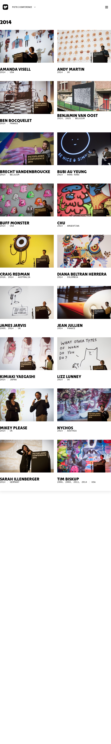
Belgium (80, 118)
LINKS (55, 542)
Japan (13, 380)
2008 (68, 482)
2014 (2, 72)
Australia (24, 277)
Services (55, 530)
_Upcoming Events (55, 566)
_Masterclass (55, 590)
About (55, 527)
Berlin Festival (55, 570)
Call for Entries (55, 617)
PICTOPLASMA (55, 519)
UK (68, 72)
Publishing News (55, 652)
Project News (55, 525)
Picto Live (55, 636)
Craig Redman (15, 274)
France (14, 123)
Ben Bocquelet (16, 120)
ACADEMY (55, 585)
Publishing (55, 532)
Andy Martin (70, 69)
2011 (76, 482)
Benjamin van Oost (77, 115)
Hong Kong (73, 175)
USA (12, 72)
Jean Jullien (70, 325)
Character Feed (55, 612)
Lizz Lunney (69, 377)
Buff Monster (14, 223)
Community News (55, 610)
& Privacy (58, 549)
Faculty (55, 594)
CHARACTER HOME (55, 604)
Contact (55, 553)
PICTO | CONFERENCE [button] (22, 7)
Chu (61, 223)
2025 (68, 118)
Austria (72, 431)
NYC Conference (56, 572)
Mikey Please (13, 428)
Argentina (73, 226)
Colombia (72, 277)
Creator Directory (55, 615)
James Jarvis (13, 325)
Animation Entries (55, 577)
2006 (60, 482)
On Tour (55, 575)
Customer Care (55, 657)
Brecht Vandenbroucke (25, 172)
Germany (14, 482)
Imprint (55, 551)
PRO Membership (55, 638)
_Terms (53, 547)
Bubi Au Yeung (72, 172)
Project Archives (56, 535)
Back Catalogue (55, 655)
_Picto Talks (55, 632)
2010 (2, 277)
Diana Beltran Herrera (82, 274)
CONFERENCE (55, 561)
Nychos (65, 428)
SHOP (55, 646)
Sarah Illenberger (19, 479)
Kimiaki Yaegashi (17, 377)
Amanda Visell (15, 69)
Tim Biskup (68, 479)
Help (55, 620)
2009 (2, 328)
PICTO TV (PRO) (55, 627)
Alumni (55, 596)
